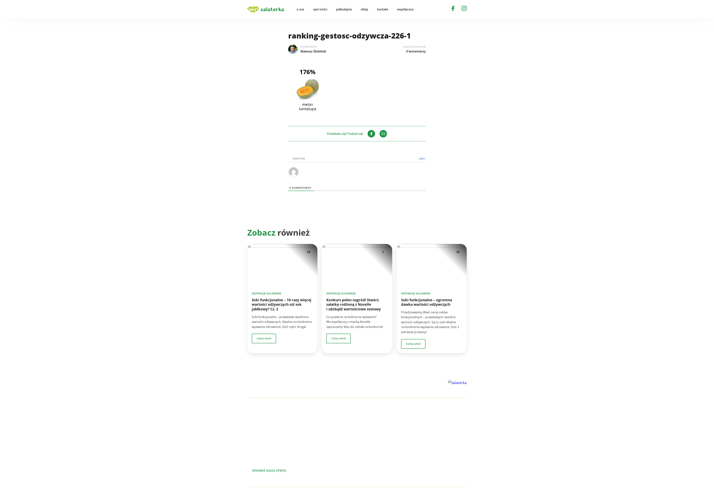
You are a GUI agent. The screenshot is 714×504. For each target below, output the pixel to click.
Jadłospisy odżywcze (387, 439)
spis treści (320, 9)
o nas (300, 9)
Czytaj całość (264, 338)
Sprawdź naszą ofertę (269, 470)
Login (421, 158)
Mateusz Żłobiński (313, 51)
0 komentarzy (416, 51)
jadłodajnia (344, 9)
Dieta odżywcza (384, 445)
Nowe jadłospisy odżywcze (391, 433)
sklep (364, 9)
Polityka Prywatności (289, 495)
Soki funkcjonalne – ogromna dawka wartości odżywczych (426, 302)
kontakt (382, 9)
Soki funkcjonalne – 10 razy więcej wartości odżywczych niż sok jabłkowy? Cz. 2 (281, 305)
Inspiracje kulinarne (266, 293)
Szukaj (424, 9)
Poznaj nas (308, 470)
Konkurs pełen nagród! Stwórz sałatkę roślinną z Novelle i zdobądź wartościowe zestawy (353, 305)
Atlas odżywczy (383, 451)
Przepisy (444, 433)
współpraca (405, 9)
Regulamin (445, 463)
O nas (442, 421)
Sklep (442, 439)
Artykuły (443, 427)
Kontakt (443, 445)
